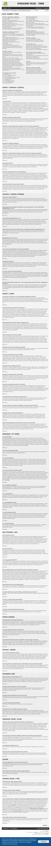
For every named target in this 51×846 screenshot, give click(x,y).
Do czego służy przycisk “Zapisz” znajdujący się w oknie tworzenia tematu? (12, 66)
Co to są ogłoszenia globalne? (8, 78)
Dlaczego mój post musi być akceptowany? (11, 68)
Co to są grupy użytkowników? (32, 20)
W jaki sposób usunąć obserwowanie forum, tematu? (37, 59)
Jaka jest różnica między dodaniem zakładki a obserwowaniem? (35, 54)
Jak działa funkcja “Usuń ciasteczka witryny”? (11, 29)
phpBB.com (8, 244)
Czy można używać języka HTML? (9, 75)
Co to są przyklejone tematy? (8, 80)
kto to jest (25, 802)
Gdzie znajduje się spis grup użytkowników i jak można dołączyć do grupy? (37, 22)
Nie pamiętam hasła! (6, 27)
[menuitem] (8, 8)
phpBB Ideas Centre (27, 792)
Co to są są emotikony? (7, 76)
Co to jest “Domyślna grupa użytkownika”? (34, 27)
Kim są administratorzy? (31, 18)
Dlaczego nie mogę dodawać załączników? (11, 62)
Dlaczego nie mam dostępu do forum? (10, 61)
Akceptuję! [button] (43, 841)
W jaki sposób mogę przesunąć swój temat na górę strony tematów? (13, 70)
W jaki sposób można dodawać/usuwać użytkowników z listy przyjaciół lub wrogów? (35, 41)
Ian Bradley (47, 831)
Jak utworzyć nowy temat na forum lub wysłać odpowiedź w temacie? (12, 53)
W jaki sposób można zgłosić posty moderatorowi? (13, 64)
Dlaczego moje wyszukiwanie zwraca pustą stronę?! (37, 47)
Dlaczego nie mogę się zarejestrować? (10, 20)
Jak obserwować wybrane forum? (33, 57)
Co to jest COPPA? (6, 19)
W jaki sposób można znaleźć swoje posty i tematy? (37, 49)
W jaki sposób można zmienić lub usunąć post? (12, 54)
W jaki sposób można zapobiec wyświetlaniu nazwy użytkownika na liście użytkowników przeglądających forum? (13, 35)
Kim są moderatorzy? (30, 19)
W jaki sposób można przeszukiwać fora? (34, 45)
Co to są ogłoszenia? (6, 79)
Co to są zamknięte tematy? (8, 81)
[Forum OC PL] (9, 3)
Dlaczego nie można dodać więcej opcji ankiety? (12, 59)
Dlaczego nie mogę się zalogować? (9, 23)
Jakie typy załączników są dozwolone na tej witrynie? (37, 62)
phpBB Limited (42, 782)
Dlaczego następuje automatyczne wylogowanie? (12, 28)
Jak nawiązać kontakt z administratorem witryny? (36, 73)
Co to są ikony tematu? (7, 83)
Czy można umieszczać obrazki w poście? (11, 77)
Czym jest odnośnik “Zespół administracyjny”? (35, 28)
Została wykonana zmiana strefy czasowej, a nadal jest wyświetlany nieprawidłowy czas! (13, 39)
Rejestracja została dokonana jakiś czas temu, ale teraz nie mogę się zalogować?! (12, 25)
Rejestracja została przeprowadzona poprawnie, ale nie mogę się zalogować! (13, 22)
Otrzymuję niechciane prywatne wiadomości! (35, 33)
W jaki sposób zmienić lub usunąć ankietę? (11, 60)
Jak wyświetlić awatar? (7, 44)
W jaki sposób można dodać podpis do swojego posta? (12, 56)
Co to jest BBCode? (6, 74)
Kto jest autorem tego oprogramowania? (34, 68)
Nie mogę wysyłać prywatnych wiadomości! (35, 31)
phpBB (35, 832)
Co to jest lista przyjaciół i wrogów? (33, 39)
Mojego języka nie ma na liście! (8, 40)
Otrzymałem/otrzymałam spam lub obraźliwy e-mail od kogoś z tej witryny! (37, 35)
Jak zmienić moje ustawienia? (8, 33)
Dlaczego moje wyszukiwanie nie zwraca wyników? (36, 46)
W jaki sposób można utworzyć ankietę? (10, 58)
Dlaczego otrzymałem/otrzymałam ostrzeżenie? (12, 63)
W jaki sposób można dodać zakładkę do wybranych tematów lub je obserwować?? (37, 56)
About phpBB (43, 785)
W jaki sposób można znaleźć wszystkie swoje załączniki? (35, 64)
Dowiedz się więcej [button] (13, 843)
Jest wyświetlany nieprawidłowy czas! (10, 37)
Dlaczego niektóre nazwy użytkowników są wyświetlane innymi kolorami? (37, 25)
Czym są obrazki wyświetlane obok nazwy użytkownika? (11, 42)
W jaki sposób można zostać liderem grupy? (35, 23)
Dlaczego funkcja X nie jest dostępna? (34, 69)
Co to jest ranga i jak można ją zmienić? (10, 45)
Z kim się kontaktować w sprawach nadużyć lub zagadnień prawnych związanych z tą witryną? (36, 72)
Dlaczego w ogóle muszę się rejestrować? (11, 18)
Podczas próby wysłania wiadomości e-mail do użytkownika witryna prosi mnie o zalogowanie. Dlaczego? (12, 47)
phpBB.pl (40, 242)
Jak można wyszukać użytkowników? (33, 48)
